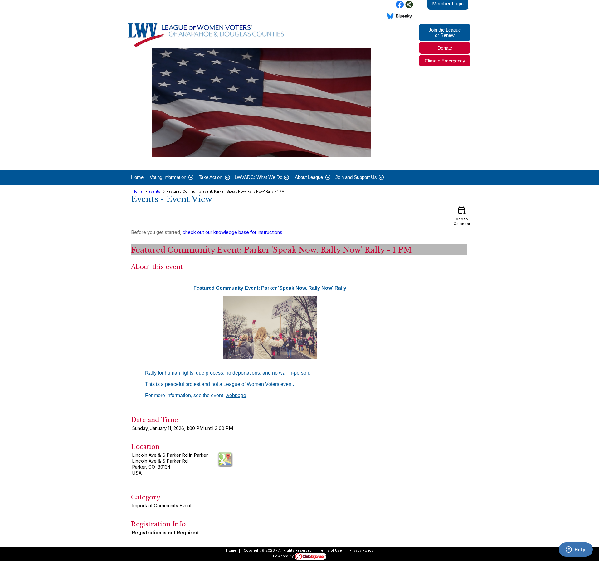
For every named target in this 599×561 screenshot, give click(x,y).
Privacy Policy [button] (361, 550)
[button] (171, 177)
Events (154, 191)
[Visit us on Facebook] (400, 5)
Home (137, 177)
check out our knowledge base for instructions (232, 232)
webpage (236, 395)
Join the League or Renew (445, 32)
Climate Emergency (445, 60)
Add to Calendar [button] (462, 215)
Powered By (284, 556)
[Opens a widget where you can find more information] (575, 550)
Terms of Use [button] (330, 550)
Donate (444, 48)
